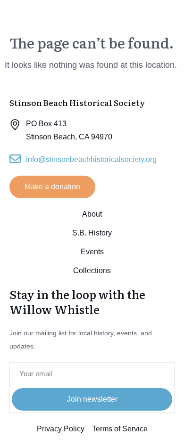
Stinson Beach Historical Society (60, 15)
